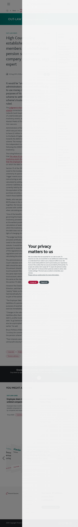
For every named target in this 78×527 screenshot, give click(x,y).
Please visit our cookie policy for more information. (43, 275)
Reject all (44, 282)
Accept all (33, 282)
